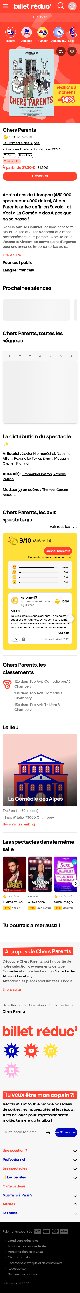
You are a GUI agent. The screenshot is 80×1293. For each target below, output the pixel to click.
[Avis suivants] (70, 618)
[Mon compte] (72, 6)
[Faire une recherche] (61, 6)
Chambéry (23, 976)
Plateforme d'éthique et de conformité (35, 1263)
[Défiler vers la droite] (76, 35)
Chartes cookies (19, 1257)
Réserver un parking (19, 824)
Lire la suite (12, 255)
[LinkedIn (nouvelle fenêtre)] (11, 1070)
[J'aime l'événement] (72, 51)
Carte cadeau (14, 1186)
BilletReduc (12, 1005)
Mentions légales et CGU (25, 1252)
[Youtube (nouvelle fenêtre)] (31, 1051)
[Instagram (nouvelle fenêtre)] (51, 1051)
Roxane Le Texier (27, 459)
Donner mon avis (58, 551)
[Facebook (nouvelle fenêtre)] (11, 1051)
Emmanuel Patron (37, 474)
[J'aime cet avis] (15, 639)
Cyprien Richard (16, 463)
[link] (10, 35)
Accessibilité (17, 1268)
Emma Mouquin (56, 459)
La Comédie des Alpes (21, 143)
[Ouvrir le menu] (7, 6)
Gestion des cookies (22, 1274)
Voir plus (63, 633)
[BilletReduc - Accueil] (32, 6)
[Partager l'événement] (61, 51)
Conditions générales (23, 1241)
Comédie (10, 971)
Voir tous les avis (63, 527)
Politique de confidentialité (27, 1246)
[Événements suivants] (75, 883)
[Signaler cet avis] (23, 639)
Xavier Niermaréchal (38, 454)
